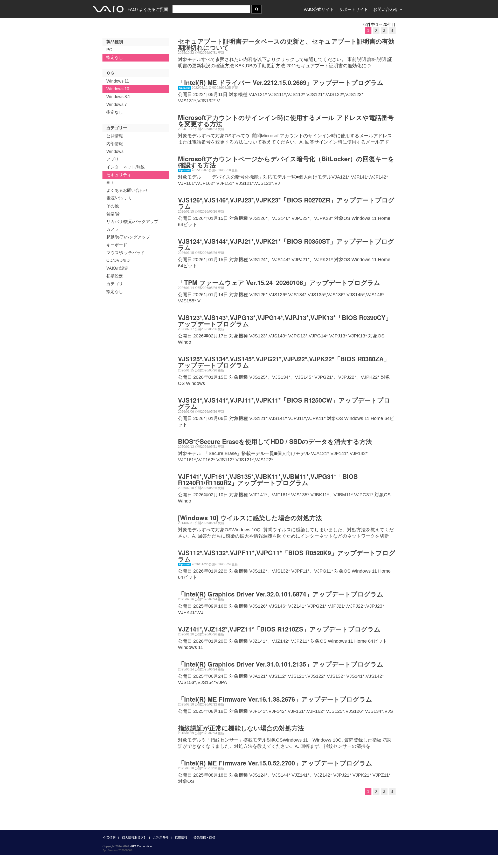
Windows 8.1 (118, 96)
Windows (114, 151)
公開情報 (114, 136)
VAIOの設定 (117, 268)
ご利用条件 (161, 837)
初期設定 (114, 276)
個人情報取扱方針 (134, 837)
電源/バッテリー (121, 198)
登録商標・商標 (204, 837)
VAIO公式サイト (318, 9)
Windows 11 (117, 81)
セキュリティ (118, 175)
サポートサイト (353, 9)
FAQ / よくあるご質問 (148, 9)
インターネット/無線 (125, 167)
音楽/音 (113, 214)
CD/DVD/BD (118, 260)
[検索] (256, 9)
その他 (112, 206)
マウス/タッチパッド (125, 252)
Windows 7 (116, 104)
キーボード (116, 245)
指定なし (114, 57)
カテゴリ (114, 284)
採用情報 (181, 837)
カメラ (112, 229)
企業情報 (109, 837)
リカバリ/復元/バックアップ (132, 221)
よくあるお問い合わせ (127, 190)
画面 (110, 182)
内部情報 (114, 143)
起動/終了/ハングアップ (128, 237)
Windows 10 (117, 89)
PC (109, 50)
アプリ (112, 159)
